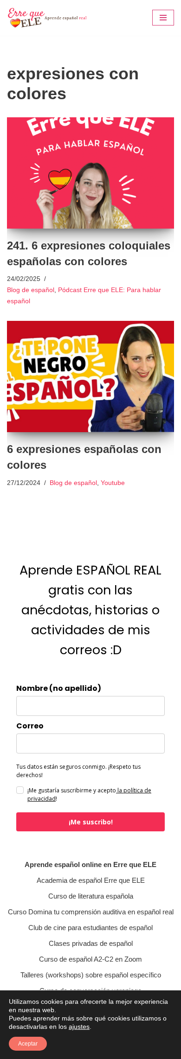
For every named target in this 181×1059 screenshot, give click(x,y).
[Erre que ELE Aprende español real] (52, 17)
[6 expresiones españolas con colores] (90, 376)
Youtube (113, 482)
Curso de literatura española (90, 896)
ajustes (79, 1026)
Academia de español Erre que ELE (91, 880)
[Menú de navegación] (163, 18)
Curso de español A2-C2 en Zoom (90, 959)
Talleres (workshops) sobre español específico (90, 975)
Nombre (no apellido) (58, 688)
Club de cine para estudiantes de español (90, 927)
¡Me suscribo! (91, 821)
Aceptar (28, 1043)
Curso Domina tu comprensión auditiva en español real (91, 912)
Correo (30, 726)
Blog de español (30, 290)
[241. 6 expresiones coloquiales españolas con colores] (90, 173)
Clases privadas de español (91, 943)
